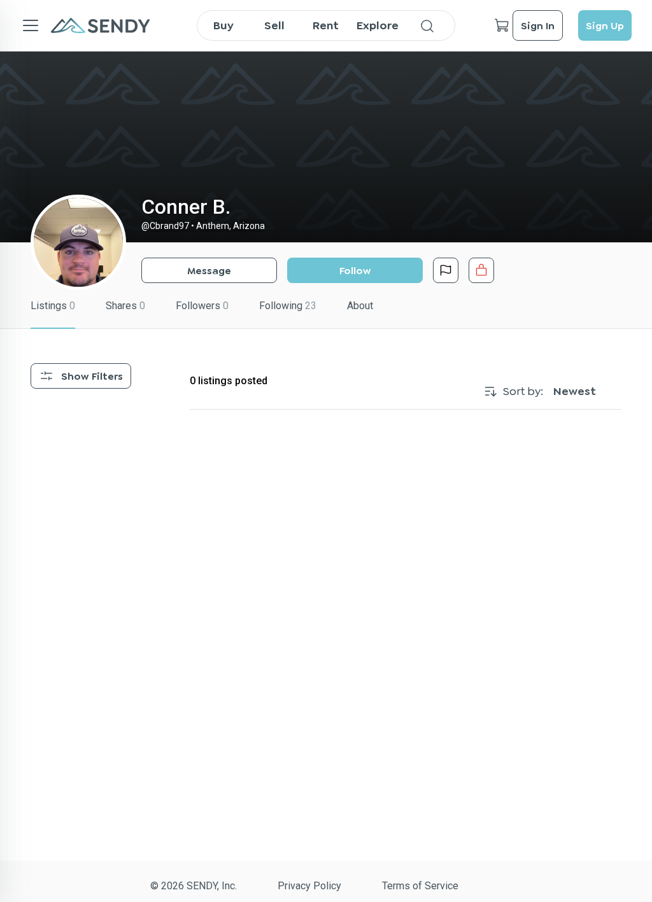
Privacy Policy (309, 886)
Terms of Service (420, 886)
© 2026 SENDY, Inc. (193, 886)
